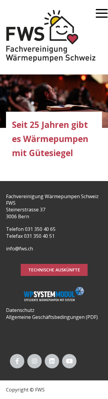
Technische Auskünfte (54, 270)
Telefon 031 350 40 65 (31, 229)
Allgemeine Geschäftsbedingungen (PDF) (52, 317)
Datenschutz (20, 310)
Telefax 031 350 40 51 (30, 236)
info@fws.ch (19, 248)
